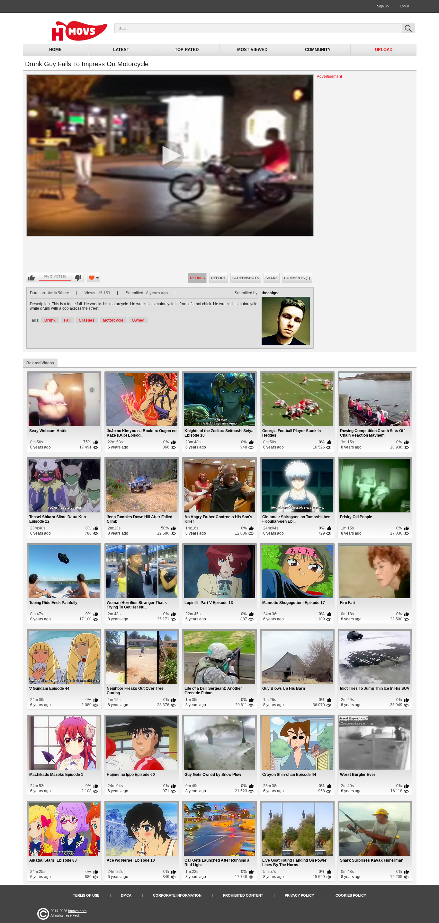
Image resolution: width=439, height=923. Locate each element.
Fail (67, 320)
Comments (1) (297, 278)
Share (271, 278)
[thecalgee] (286, 321)
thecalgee (271, 293)
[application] (170, 155)
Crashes (86, 320)
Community (318, 49)
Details (197, 278)
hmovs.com (77, 911)
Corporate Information (177, 895)
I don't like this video (78, 278)
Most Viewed (252, 49)
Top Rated (187, 49)
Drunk (50, 320)
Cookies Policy (351, 895)
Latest (121, 49)
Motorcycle (113, 320)
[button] (170, 155)
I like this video (31, 278)
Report (218, 278)
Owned (138, 320)
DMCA (126, 895)
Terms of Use (86, 895)
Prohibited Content (243, 895)
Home (55, 49)
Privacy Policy (299, 895)
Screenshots (245, 278)
